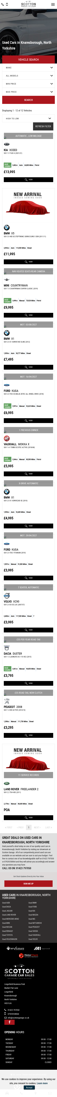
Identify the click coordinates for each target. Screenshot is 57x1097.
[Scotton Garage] (28, 4)
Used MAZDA (33, 914)
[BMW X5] (28, 206)
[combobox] (28, 68)
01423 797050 (48, 858)
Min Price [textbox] (11, 83)
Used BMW (32, 902)
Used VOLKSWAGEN (9, 939)
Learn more (42, 1083)
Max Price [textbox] (11, 91)
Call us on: (16, 868)
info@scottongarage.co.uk (18, 1017)
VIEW (30, 179)
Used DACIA (6, 906)
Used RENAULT (7, 931)
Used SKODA (33, 931)
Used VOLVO (33, 939)
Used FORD (32, 906)
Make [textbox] (9, 67)
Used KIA (31, 910)
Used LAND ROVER (9, 914)
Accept (29, 1087)
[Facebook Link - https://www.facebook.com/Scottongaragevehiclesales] (9, 1022)
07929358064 (9, 861)
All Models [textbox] (12, 75)
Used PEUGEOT (34, 927)
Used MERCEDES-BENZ (10, 919)
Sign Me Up (28, 883)
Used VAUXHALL (34, 935)
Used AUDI (6, 902)
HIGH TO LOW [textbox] (12, 118)
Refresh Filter (43, 126)
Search (28, 100)
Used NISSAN (7, 927)
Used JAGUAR (7, 910)
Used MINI (6, 923)
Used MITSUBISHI (35, 923)
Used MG (31, 919)
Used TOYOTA (7, 935)
